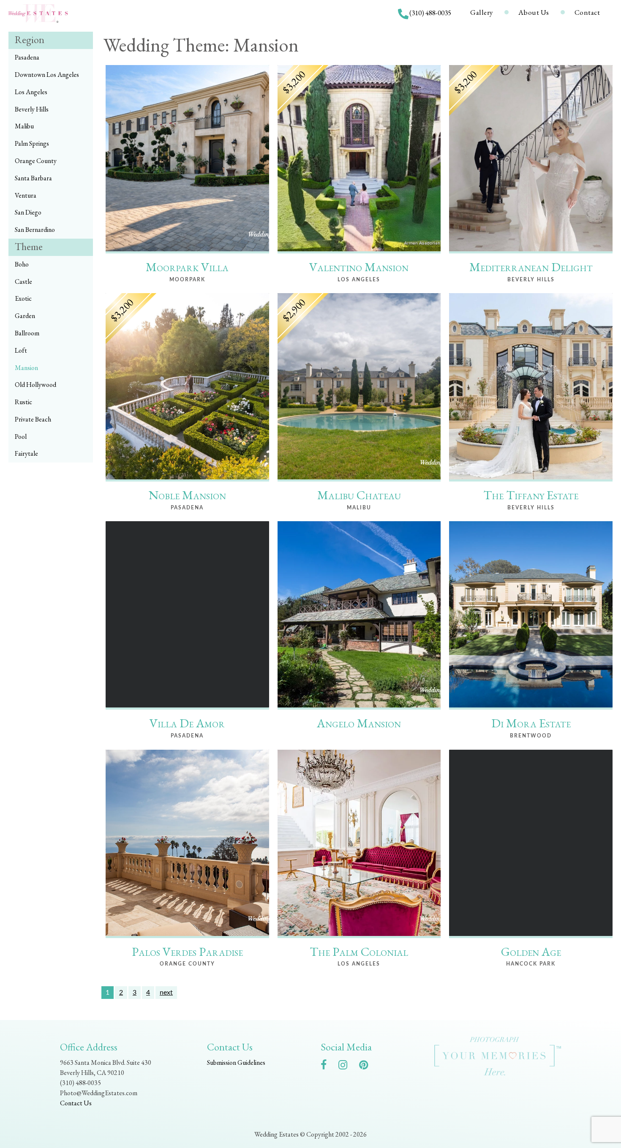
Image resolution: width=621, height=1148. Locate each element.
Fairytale (26, 453)
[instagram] (347, 1066)
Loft (21, 350)
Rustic (23, 401)
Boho (22, 264)
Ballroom (27, 333)
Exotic (23, 298)
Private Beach (33, 419)
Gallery (481, 12)
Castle (23, 281)
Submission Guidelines (236, 1062)
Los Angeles (31, 91)
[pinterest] (367, 1066)
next (166, 992)
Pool (21, 436)
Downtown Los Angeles (47, 74)
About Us (533, 12)
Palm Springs (32, 143)
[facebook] (328, 1066)
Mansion (26, 367)
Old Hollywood (35, 384)
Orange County (36, 160)
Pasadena (27, 57)
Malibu (24, 126)
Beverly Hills (32, 109)
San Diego (28, 212)
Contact (587, 12)
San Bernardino (35, 229)
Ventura (25, 195)
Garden (25, 315)
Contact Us (76, 1103)
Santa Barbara (33, 178)
